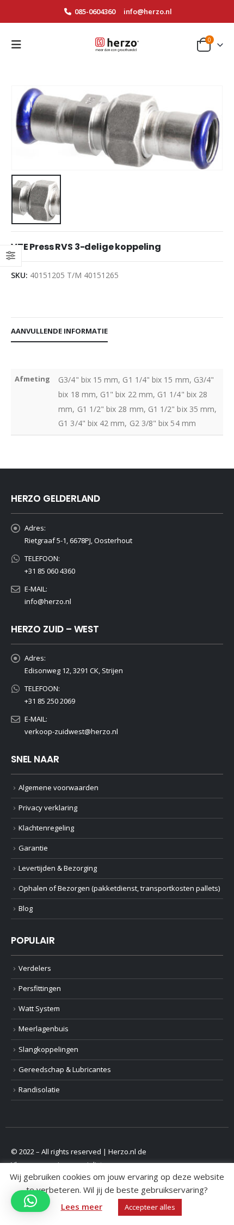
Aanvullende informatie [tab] (59, 331)
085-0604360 (95, 11)
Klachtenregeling (46, 828)
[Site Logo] (117, 45)
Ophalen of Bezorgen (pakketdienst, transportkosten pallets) (119, 888)
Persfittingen (40, 988)
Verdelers (35, 968)
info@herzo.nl (148, 11)
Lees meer (81, 1206)
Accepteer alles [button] (150, 1207)
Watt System (39, 1008)
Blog (26, 908)
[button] (19, 44)
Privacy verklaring (48, 807)
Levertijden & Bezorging (58, 868)
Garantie (33, 848)
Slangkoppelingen (48, 1049)
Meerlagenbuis (44, 1028)
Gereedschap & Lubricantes (65, 1069)
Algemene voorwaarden (58, 787)
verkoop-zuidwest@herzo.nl (71, 731)
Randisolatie (39, 1089)
